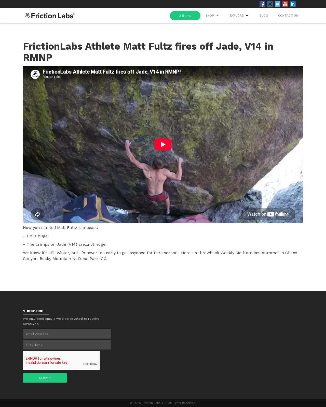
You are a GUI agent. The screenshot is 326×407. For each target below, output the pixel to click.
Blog (264, 15)
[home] (49, 14)
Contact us (288, 15)
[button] (239, 15)
